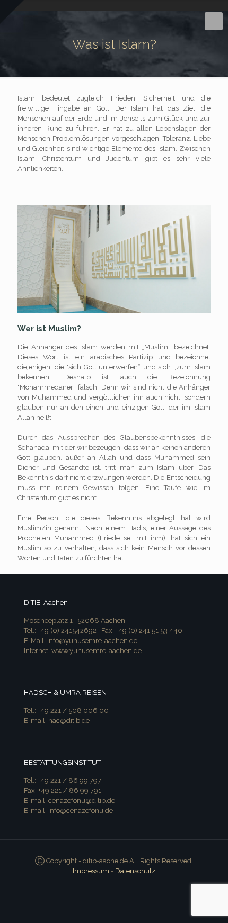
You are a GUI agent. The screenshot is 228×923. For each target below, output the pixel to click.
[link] (114, 259)
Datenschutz (135, 871)
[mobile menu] (214, 21)
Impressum (91, 871)
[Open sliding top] (12, 12)
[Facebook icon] (114, 886)
